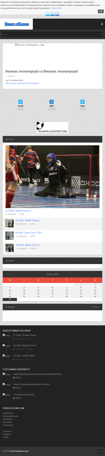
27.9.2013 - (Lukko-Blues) (24, 335)
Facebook (7, 431)
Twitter (5, 437)
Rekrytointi (7, 422)
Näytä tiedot (56, 8)
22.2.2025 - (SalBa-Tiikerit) (18, 210)
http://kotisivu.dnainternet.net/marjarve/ (22, 83)
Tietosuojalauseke (10, 416)
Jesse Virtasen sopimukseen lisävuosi (31, 384)
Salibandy (12, 214)
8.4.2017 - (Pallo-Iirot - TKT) (29, 232)
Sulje (100, 11)
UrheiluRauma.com (19, 451)
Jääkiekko (20, 339)
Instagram (7, 434)
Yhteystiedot (8, 425)
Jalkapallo (22, 236)
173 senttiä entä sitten (24, 394)
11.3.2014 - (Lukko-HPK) (24, 355)
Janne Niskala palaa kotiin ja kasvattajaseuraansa (37, 374)
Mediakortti (7, 419)
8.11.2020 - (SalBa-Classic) (28, 220)
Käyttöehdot (8, 413)
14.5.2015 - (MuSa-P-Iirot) (27, 245)
